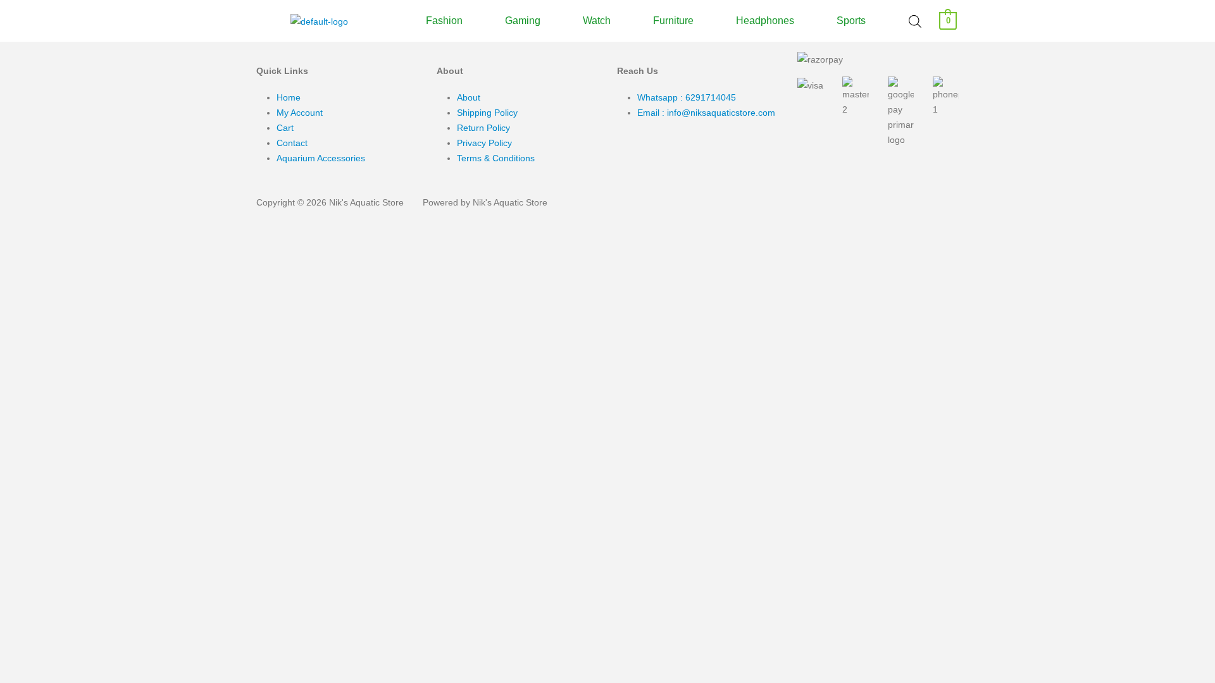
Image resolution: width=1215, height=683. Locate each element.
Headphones (765, 21)
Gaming (522, 21)
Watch (597, 21)
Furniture (673, 21)
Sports (851, 21)
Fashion (444, 21)
